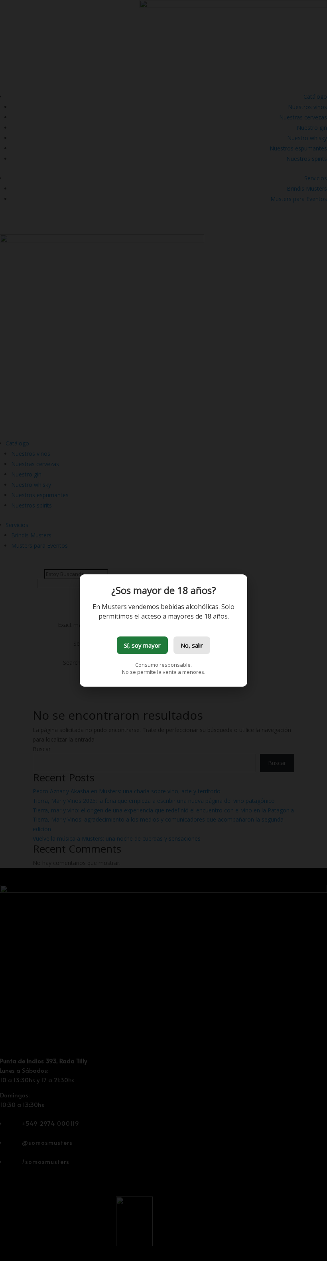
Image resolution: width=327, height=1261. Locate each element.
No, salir (192, 645)
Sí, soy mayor (142, 645)
